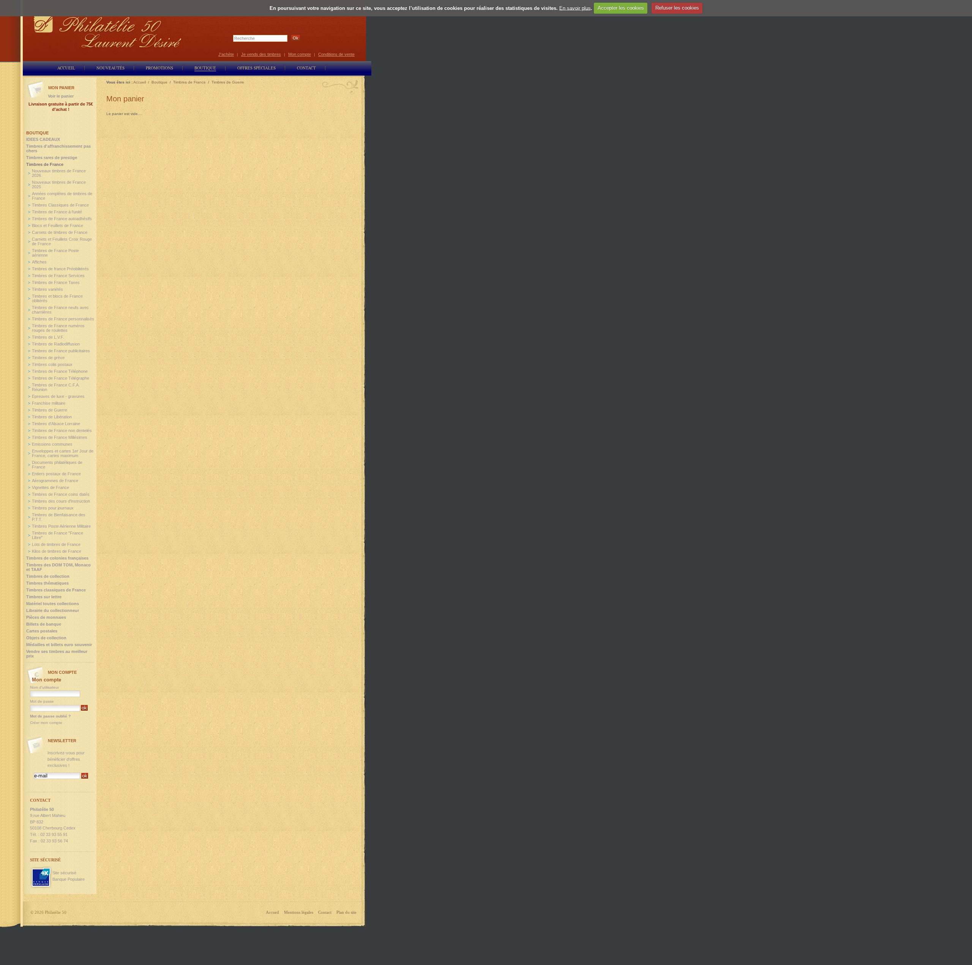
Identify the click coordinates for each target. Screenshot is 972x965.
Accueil (272, 912)
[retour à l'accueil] (107, 31)
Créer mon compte (46, 723)
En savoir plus (575, 8)
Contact (324, 912)
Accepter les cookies (621, 8)
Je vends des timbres (261, 54)
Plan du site (346, 912)
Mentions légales (298, 912)
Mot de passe (42, 701)
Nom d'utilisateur (44, 687)
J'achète (226, 54)
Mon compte (299, 54)
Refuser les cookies (677, 8)
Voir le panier (61, 96)
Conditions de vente (336, 54)
